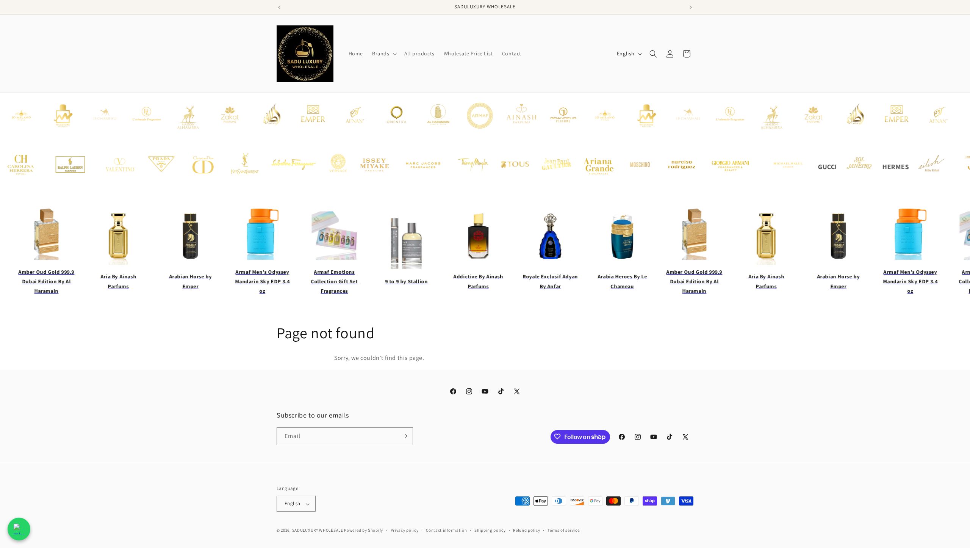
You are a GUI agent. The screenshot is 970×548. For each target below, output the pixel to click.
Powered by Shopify (363, 530)
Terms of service (563, 530)
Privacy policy (405, 530)
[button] (384, 53)
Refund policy (526, 530)
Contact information (446, 530)
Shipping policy (490, 530)
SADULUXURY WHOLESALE (317, 530)
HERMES (883, 166)
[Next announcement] (690, 7)
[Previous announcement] (279, 7)
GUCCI (815, 166)
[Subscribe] (404, 436)
